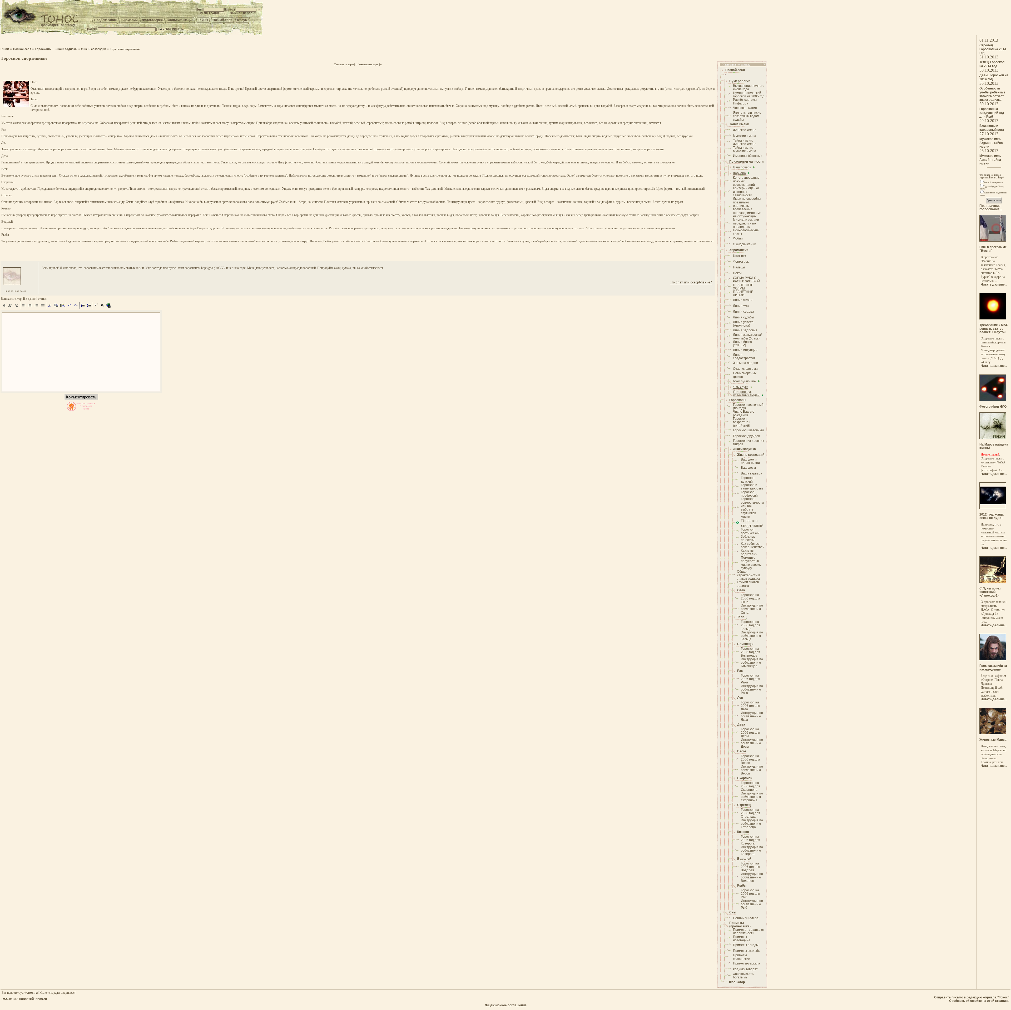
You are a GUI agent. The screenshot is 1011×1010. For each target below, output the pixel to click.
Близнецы (745, 644)
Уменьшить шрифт (370, 64)
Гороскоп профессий (749, 493)
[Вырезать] (50, 307)
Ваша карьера (751, 473)
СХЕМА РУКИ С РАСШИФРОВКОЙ (746, 279)
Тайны (203, 20)
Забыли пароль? (243, 13)
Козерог (743, 832)
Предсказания (105, 20)
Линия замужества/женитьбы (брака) (747, 336)
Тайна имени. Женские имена (744, 142)
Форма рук (741, 261)
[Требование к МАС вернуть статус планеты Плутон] (992, 318)
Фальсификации (180, 20)
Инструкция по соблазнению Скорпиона (752, 797)
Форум (242, 20)
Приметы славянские (741, 957)
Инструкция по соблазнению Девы (752, 743)
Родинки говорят (745, 969)
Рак (740, 671)
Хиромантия (738, 250)
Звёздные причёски (748, 538)
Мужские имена (744, 136)
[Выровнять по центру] (30, 307)
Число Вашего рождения (743, 413)
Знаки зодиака (744, 449)
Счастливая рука (745, 369)
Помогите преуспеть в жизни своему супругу (751, 563)
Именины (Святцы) (747, 156)
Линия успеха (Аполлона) (743, 323)
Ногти (737, 273)
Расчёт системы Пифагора (745, 101)
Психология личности (746, 161)
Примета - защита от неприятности (749, 931)
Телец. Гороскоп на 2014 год (991, 64)
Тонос (4, 49)
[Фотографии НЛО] (992, 400)
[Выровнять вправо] (36, 307)
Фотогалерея (152, 20)
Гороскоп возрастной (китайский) (741, 422)
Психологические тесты (746, 232)
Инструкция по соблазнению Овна (752, 609)
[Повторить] (76, 307)
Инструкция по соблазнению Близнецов (752, 662)
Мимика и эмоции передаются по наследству (746, 223)
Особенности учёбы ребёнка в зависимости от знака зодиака (992, 94)
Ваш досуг (748, 467)
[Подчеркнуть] (16, 307)
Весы (741, 751)
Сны (732, 912)
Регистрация (210, 13)
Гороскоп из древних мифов (748, 442)
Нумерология (739, 81)
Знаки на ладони (745, 363)
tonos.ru (31, 992)
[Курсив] (10, 307)
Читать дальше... (994, 284)
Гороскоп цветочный (748, 430)
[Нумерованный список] (89, 307)
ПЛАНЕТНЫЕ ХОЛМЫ (743, 286)
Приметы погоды (746, 945)
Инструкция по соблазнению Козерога (752, 850)
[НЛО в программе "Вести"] (992, 240)
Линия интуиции (745, 350)
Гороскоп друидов (746, 436)
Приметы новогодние (741, 938)
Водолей (744, 859)
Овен (741, 590)
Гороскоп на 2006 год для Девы (750, 732)
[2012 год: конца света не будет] (992, 508)
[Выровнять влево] (24, 307)
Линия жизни (742, 300)
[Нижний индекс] (103, 307)
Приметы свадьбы (746, 951)
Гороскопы (737, 400)
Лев (740, 697)
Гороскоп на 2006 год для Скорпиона (750, 786)
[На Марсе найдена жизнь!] (992, 438)
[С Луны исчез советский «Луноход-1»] (992, 582)
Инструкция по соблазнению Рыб (752, 904)
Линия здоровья (745, 330)
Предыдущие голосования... (990, 207)
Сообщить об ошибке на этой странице (979, 1001)
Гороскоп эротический (750, 531)
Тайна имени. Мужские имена (744, 149)
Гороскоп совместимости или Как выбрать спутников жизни (752, 507)
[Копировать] (56, 307)
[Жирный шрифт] (4, 307)
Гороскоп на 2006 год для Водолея (750, 867)
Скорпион (744, 778)
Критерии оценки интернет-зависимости (746, 191)
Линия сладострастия (744, 356)
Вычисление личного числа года (748, 87)
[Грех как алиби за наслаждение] (992, 659)
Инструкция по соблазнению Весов (752, 770)
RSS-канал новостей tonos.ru (24, 999)
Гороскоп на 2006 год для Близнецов (750, 652)
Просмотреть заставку (57, 25)
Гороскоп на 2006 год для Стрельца (750, 813)
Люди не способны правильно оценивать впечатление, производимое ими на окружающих (747, 207)
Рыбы (741, 885)
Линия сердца (743, 311)
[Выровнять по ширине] (43, 307)
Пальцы (739, 267)
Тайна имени (739, 124)
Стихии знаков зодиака (748, 583)
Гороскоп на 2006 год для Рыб (750, 893)
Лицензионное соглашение (506, 1005)
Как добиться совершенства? (752, 545)
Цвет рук (739, 256)
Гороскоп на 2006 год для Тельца (750, 625)
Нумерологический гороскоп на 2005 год (748, 94)
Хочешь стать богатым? (743, 975)
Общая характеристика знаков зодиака (749, 575)
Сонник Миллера (746, 918)
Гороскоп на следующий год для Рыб (991, 112)
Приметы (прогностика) (740, 924)
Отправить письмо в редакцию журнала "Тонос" (971, 997)
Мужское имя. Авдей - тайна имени (990, 159)
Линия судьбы (743, 317)
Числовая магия (745, 108)
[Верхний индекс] (96, 307)
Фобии (738, 238)
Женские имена (744, 130)
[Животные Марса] (992, 733)
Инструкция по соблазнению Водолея (752, 877)
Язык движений (744, 244)
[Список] (83, 307)
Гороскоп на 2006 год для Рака (750, 679)
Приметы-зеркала (746, 963)
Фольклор (737, 982)
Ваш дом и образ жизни (750, 461)
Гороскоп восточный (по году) (748, 406)
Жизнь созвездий (750, 455)
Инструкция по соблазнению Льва (752, 716)
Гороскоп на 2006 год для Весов (750, 759)
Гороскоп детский (748, 479)
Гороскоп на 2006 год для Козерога (750, 840)
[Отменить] (69, 307)
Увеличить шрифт (345, 64)
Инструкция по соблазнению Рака (752, 689)
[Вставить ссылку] (109, 307)
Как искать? (175, 29)
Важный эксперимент (993, 182)
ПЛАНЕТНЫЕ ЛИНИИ (743, 293)
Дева (741, 724)
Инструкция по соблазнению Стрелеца (752, 823)
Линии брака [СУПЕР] (742, 343)
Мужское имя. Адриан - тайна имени (991, 142)
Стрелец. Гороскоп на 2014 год (992, 49)
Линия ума (741, 306)
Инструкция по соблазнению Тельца (752, 636)
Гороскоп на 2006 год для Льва (750, 706)
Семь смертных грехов (744, 374)
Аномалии (129, 20)
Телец (741, 617)
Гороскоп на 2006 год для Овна (750, 598)
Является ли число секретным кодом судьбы (747, 116)
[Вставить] (62, 307)
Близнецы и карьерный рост (991, 128)
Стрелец (744, 805)
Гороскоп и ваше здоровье (752, 486)
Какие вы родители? (749, 552)
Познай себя (222, 20)
